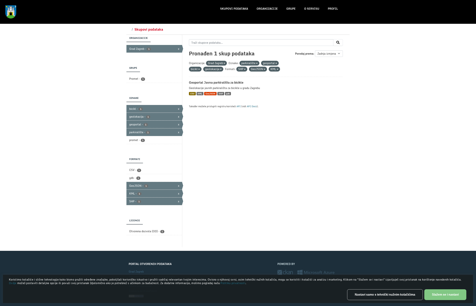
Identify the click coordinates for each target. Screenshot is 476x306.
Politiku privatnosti (233, 283)
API (239, 106)
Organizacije (267, 9)
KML (200, 93)
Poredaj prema (304, 53)
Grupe (291, 9)
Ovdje (13, 283)
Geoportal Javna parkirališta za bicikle (216, 82)
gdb (228, 93)
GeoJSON (210, 93)
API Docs (252, 106)
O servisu (311, 9)
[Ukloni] (224, 63)
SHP (221, 93)
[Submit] (338, 42)
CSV (192, 93)
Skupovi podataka (234, 9)
